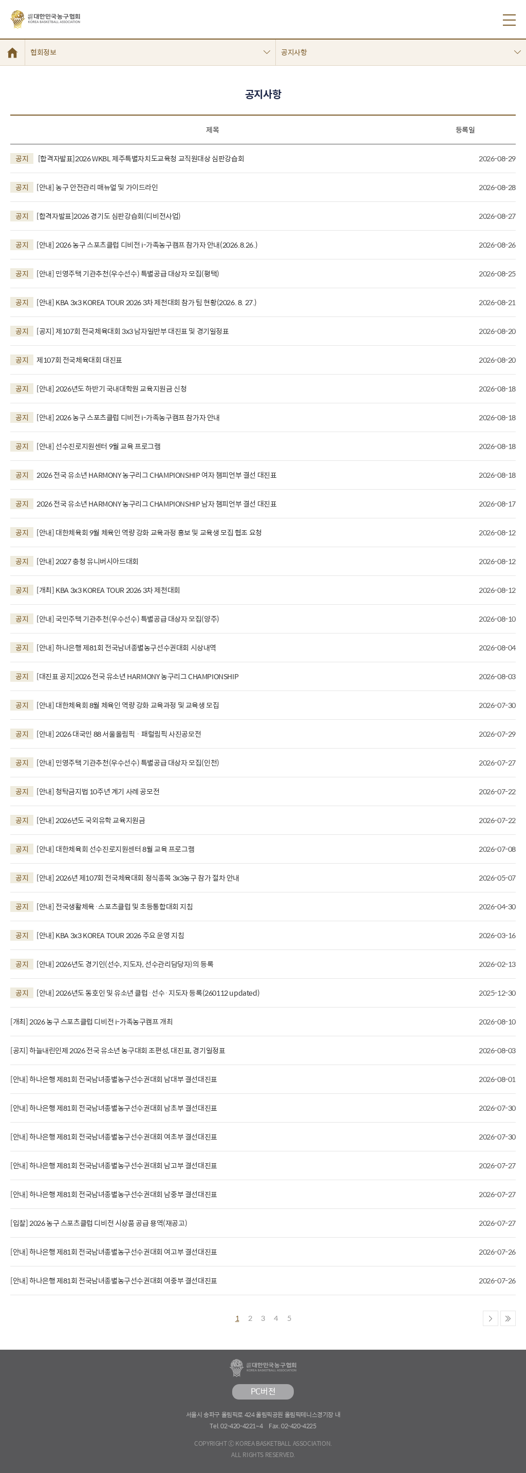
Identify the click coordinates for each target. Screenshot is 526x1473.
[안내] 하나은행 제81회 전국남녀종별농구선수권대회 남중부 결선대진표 (113, 1194)
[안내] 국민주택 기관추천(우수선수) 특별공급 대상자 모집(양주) (117, 618)
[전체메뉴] (509, 20)
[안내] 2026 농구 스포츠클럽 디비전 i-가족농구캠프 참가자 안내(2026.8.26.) (136, 244)
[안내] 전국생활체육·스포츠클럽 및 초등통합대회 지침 (104, 906)
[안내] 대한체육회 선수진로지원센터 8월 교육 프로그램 (104, 849)
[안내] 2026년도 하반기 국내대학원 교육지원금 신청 (100, 388)
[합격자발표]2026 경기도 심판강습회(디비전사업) (98, 216)
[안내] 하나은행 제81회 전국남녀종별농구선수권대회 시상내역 (115, 647)
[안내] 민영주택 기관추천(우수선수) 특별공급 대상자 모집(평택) (117, 273)
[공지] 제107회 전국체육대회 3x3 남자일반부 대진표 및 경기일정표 (122, 331)
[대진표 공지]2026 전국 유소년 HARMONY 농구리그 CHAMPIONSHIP (126, 676)
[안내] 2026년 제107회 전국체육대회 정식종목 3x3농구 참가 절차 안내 (127, 877)
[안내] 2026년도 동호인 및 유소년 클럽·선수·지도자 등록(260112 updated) (137, 992)
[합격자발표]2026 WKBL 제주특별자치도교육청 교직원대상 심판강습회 (129, 158)
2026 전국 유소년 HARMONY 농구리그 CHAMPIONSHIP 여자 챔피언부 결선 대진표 (145, 475)
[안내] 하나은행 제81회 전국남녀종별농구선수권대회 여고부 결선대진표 (113, 1251)
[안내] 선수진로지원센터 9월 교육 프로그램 (88, 446)
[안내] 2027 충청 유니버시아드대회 (77, 561)
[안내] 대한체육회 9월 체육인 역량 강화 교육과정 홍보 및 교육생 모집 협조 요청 (138, 532)
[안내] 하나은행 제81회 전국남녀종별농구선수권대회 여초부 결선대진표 (113, 1136)
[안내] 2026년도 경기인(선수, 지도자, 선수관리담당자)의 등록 (114, 964)
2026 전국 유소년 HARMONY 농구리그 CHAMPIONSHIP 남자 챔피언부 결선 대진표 (145, 503)
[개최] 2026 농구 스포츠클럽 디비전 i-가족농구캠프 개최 (91, 1021)
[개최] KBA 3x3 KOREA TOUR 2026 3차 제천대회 (97, 590)
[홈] (12, 52)
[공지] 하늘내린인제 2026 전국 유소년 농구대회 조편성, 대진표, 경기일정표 (117, 1050)
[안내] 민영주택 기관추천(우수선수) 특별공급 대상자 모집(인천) (117, 762)
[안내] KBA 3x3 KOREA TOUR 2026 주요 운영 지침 (99, 935)
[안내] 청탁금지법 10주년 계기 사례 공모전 (87, 791)
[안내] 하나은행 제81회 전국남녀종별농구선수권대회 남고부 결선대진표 (113, 1165)
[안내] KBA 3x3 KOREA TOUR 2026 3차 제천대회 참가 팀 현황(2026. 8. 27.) (136, 302)
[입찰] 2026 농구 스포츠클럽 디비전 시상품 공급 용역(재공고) (98, 1223)
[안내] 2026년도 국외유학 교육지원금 (80, 820)
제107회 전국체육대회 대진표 (68, 360)
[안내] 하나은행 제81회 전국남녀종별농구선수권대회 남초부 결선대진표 (113, 1108)
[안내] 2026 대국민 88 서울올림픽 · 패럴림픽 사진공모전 (108, 734)
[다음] (490, 1318)
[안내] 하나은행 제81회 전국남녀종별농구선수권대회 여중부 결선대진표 (113, 1280)
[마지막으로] (508, 1318)
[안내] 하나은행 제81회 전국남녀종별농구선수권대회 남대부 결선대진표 (113, 1079)
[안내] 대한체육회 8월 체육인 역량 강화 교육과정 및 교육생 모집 (117, 705)
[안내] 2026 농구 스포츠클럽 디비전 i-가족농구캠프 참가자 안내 (117, 417)
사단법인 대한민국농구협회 (45, 19)
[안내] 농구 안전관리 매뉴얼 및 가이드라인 (86, 187)
